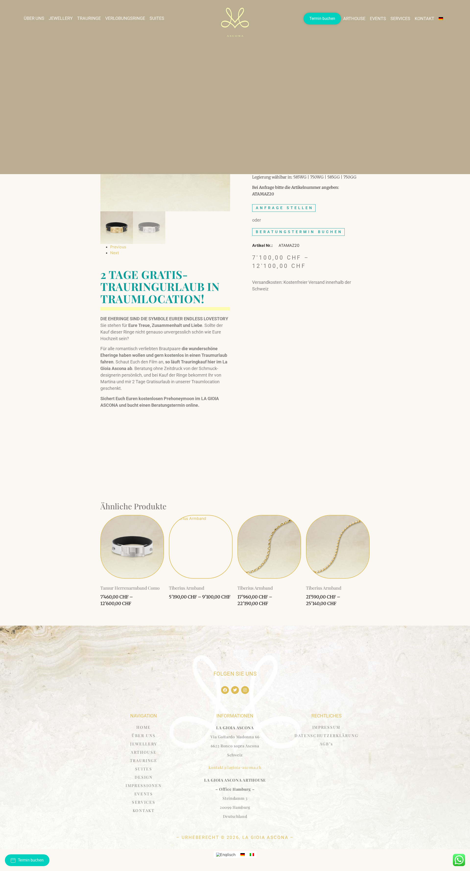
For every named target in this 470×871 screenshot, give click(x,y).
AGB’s (326, 743)
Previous (118, 246)
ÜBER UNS (34, 18)
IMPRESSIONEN (144, 785)
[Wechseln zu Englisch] (226, 854)
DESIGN (144, 777)
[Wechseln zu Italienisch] (252, 854)
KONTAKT (424, 18)
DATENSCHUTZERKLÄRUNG (326, 735)
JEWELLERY (61, 18)
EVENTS (378, 18)
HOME (143, 727)
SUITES (157, 18)
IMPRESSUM (326, 727)
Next (114, 252)
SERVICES (400, 18)
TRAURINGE (89, 18)
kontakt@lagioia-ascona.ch (235, 767)
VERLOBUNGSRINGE (125, 18)
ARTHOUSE (354, 18)
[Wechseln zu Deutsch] (242, 854)
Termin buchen (322, 18)
